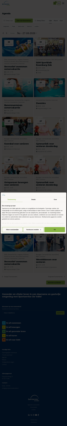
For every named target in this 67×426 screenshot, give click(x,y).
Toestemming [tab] (12, 199)
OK (55, 229)
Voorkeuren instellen (32, 229)
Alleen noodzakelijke (12, 229)
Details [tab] (33, 199)
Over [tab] (55, 199)
